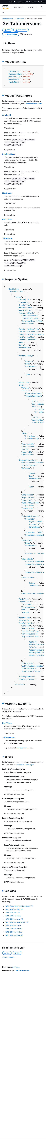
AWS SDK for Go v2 (13, 916)
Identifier (27, 324)
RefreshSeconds (30, 634)
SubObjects (27, 663)
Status (22, 385)
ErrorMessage (32, 439)
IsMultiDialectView (29, 332)
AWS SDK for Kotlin (13, 925)
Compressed (27, 495)
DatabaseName (15, 74)
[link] (34, 18)
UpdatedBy (27, 452)
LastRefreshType (30, 631)
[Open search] (42, 7)
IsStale (33, 647)
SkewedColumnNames (34, 562)
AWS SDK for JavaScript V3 (17, 922)
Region (25, 612)
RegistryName (35, 522)
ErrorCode (40, 409)
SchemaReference (30, 516)
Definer (26, 626)
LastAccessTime (26, 337)
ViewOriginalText (28, 679)
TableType (24, 599)
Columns (26, 468)
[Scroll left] (12, 7)
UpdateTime (37, 420)
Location (26, 500)
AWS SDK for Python (14, 932)
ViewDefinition (26, 623)
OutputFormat (28, 506)
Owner (21, 345)
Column (32, 583)
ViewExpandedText (28, 677)
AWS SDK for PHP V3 (14, 929)
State (35, 417)
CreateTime (24, 305)
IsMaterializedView (29, 329)
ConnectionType (30, 318)
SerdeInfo (27, 540)
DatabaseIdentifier (32, 321)
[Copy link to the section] (2, 61)
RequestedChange (33, 393)
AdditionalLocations (32, 463)
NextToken (14, 79)
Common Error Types (25, 765)
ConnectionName (30, 316)
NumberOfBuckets (30, 503)
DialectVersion (36, 645)
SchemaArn (34, 524)
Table (18, 297)
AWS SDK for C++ (13, 912)
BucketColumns (29, 465)
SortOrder (34, 586)
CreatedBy (24, 302)
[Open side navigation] (3, 13)
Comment (29, 361)
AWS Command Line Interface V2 (19, 906)
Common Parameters (33, 103)
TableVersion (21, 748)
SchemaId (29, 519)
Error (35, 407)
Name (21, 342)
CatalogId (14, 71)
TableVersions (16, 292)
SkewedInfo (27, 559)
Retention (24, 383)
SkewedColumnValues (35, 572)
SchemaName (34, 527)
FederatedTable (26, 313)
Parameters (24, 348)
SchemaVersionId (33, 532)
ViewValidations (33, 396)
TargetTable (25, 602)
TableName (14, 82)
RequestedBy (28, 444)
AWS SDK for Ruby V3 (14, 935)
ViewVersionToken (31, 671)
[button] (8, 43)
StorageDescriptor (28, 460)
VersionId (24, 620)
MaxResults (14, 77)
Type (27, 375)
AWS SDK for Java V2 (14, 919)
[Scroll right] (35, 7)
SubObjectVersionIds (32, 666)
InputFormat (28, 497)
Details (26, 391)
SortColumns (28, 578)
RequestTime (28, 447)
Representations (30, 637)
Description (25, 310)
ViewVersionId (29, 669)
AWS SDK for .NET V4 (14, 909)
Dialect (36, 401)
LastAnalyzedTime (28, 340)
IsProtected (28, 628)
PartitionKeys (26, 356)
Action (25, 388)
